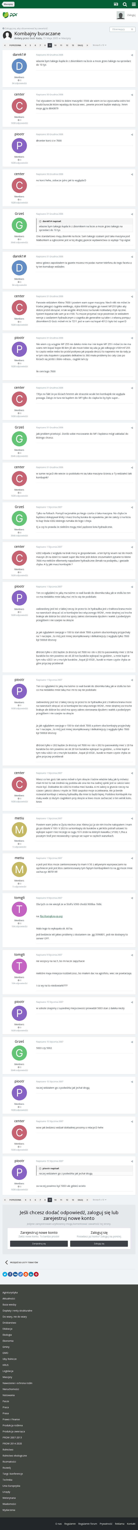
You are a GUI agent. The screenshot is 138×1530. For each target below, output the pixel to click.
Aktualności (9, 1298)
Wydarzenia (9, 1510)
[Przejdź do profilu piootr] (19, 145)
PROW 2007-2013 (12, 1437)
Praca (6, 1407)
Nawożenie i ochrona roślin (17, 1383)
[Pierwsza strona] (5, 45)
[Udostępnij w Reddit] (25, 1274)
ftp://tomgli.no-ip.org (51, 916)
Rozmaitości (9, 1461)
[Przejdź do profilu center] (19, 105)
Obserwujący (118, 29)
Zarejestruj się (39, 1243)
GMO (5, 1352)
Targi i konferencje (13, 1473)
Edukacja (7, 1328)
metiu (19, 818)
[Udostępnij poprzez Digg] (15, 1274)
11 (132, 29)
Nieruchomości (11, 1389)
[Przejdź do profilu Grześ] (19, 225)
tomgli (19, 897)
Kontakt (131, 1523)
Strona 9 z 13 (99, 45)
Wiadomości (9, 1503)
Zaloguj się (99, 1243)
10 (55, 45)
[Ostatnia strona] (87, 45)
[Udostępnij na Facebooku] (10, 1274)
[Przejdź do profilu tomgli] (19, 909)
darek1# (19, 54)
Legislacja (8, 1371)
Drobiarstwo (9, 1322)
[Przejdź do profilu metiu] (19, 829)
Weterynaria (9, 1497)
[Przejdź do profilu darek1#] (19, 66)
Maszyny (66, 38)
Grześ (19, 213)
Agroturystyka (10, 1292)
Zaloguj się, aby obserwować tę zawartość (26, 28)
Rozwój (7, 1467)
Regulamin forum (87, 1523)
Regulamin (70, 1523)
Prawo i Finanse (11, 1419)
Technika (7, 1479)
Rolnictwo (8, 1449)
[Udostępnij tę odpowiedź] (132, 55)
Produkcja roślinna (13, 1425)
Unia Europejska (11, 1485)
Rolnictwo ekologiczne (15, 1455)
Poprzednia (15, 45)
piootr (19, 134)
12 (67, 45)
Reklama (119, 1523)
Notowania (9, 1395)
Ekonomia (8, 1340)
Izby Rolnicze (10, 1359)
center (19, 94)
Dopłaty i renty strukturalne (17, 1310)
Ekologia (7, 1334)
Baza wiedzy (9, 1304)
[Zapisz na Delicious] (20, 1274)
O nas (58, 1523)
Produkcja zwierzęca (14, 1431)
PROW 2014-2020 (12, 1443)
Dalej (80, 45)
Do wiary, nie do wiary (15, 1316)
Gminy (6, 1346)
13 (73, 45)
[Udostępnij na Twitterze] (5, 1274)
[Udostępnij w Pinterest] (36, 1274)
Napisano (49, 54)
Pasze (6, 1401)
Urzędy (6, 1491)
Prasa (6, 1413)
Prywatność (106, 1523)
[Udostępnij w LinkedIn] (31, 1274)
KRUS (6, 1365)
